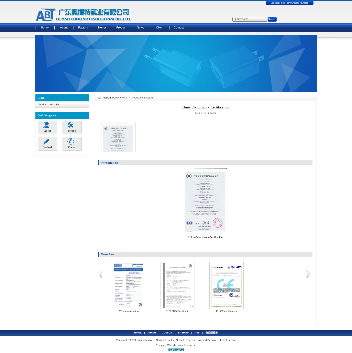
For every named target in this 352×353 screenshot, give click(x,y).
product (72, 130)
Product (121, 27)
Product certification (49, 104)
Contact (179, 27)
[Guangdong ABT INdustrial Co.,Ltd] (176, 91)
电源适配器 (212, 332)
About (64, 27)
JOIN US (167, 332)
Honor (102, 27)
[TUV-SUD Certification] (177, 285)
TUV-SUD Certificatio (177, 311)
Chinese (295, 3)
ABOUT (151, 332)
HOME (138, 332)
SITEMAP (183, 332)
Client (159, 27)
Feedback (48, 147)
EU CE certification (226, 311)
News (140, 27)
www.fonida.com (187, 345)
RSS (197, 332)
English (304, 3)
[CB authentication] (128, 285)
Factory (83, 27)
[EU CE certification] (226, 285)
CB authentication (129, 311)
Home (45, 27)
